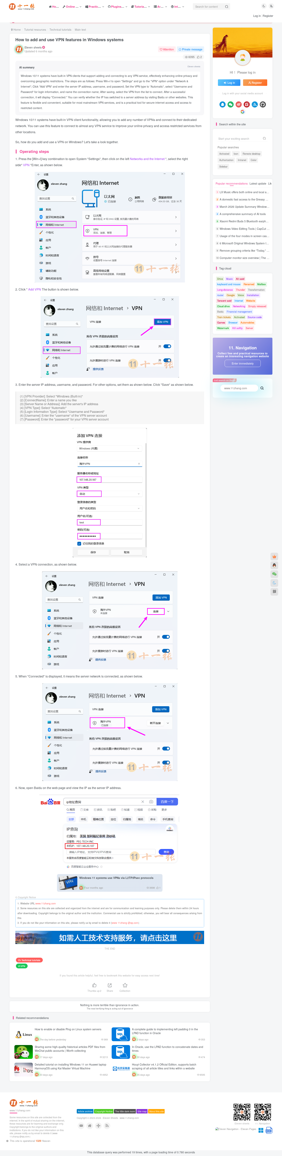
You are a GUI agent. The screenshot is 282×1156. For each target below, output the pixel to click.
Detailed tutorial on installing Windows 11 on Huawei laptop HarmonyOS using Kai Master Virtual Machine (70, 1066)
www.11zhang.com (45, 903)
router (220, 295)
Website (250, 300)
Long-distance (225, 289)
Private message (192, 49)
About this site (156, 1118)
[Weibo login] (239, 104)
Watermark (223, 328)
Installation (253, 295)
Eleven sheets (33, 47)
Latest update (258, 183)
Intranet (242, 160)
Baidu (220, 311)
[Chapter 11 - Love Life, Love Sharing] (24, 1110)
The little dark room (125, 1118)
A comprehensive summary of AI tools (243, 214)
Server (249, 328)
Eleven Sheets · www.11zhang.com (121, 1124)
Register (268, 16)
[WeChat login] (231, 104)
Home (17, 29)
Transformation (256, 289)
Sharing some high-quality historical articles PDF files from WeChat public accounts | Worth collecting (70, 1049)
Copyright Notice (104, 1118)
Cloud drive (223, 306)
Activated (224, 153)
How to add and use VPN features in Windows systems (69, 39)
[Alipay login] (255, 104)
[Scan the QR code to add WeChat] (274, 574)
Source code (255, 317)
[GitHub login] (263, 104)
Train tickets (224, 317)
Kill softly (237, 328)
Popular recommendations (232, 183)
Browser (232, 322)
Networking (239, 306)
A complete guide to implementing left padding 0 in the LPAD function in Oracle (165, 1031)
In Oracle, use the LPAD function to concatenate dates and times (167, 1049)
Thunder (240, 289)
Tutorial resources (35, 29)
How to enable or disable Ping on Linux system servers (68, 1029)
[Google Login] (243, 112)
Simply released (257, 306)
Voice (241, 295)
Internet (239, 300)
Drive (220, 279)
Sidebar (223, 166)
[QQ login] (222, 104)
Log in (257, 16)
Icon (236, 153)
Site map (142, 1118)
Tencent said (224, 300)
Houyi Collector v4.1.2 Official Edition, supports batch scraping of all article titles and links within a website (164, 1066)
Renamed (249, 284)
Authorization (226, 160)
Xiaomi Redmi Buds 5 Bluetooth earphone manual (250, 221)
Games (221, 322)
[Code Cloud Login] (247, 104)
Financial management (239, 311)
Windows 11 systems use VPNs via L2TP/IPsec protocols (116, 878)
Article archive (85, 1118)
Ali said (240, 279)
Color (253, 160)
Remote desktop (251, 153)
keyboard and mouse (228, 284)
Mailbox (261, 284)
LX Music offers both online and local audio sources (251, 192)
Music (229, 279)
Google (231, 295)
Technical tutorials (60, 29)
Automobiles (247, 322)
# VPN (21, 966)
